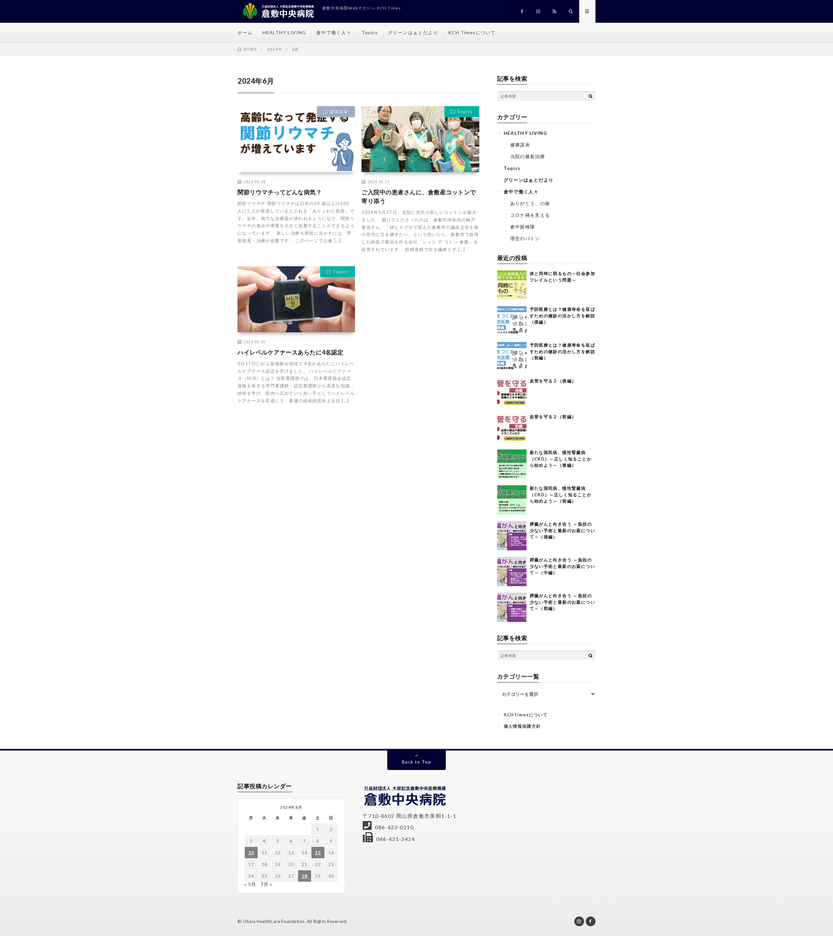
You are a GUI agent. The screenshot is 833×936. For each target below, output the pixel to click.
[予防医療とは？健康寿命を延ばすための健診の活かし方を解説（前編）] (511, 356)
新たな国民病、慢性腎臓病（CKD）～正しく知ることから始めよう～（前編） (561, 494)
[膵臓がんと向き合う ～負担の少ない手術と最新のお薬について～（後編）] (511, 535)
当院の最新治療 (527, 156)
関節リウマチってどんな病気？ (280, 192)
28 (305, 876)
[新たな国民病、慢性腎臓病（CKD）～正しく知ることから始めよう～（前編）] (511, 500)
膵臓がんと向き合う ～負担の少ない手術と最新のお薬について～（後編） (562, 530)
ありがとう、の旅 (530, 203)
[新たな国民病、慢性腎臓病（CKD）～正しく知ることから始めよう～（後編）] (511, 464)
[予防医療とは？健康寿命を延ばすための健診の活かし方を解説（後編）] (511, 321)
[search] (590, 96)
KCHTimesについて (526, 714)
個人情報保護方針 (522, 726)
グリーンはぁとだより (413, 32)
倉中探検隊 (522, 226)
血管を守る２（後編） (553, 380)
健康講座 (339, 111)
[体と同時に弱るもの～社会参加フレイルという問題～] (511, 285)
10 (251, 852)
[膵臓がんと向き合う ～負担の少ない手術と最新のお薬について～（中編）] (511, 571)
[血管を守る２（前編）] (511, 428)
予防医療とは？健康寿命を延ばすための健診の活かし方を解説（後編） (562, 315)
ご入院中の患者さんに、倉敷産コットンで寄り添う (419, 196)
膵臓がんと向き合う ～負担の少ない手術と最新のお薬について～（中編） (562, 566)
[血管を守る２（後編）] (511, 392)
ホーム (245, 32)
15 (318, 852)
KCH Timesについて (472, 32)
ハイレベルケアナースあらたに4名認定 (290, 352)
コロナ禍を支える (530, 215)
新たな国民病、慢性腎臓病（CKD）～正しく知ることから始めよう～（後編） (561, 459)
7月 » (267, 884)
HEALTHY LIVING (284, 32)
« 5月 (250, 884)
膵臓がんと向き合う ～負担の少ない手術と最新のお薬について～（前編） (562, 602)
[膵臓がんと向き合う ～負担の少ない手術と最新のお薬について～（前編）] (511, 607)
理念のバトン (525, 238)
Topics (370, 32)
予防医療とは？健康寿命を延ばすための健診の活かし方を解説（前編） (562, 351)
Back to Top (416, 761)
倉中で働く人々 (333, 32)
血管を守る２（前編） (553, 416)
